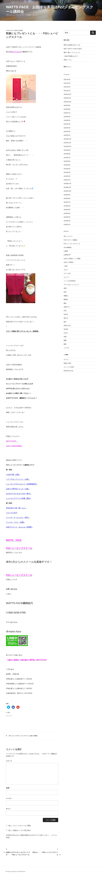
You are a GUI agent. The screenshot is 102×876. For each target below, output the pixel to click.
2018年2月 (67, 221)
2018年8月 (67, 198)
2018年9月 (67, 195)
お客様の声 (67, 255)
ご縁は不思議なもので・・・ (73, 56)
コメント (9, 761)
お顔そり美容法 (33, 735)
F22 (8, 575)
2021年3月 (67, 83)
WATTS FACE (12, 441)
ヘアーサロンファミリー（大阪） (18, 479)
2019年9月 (67, 150)
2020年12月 (67, 94)
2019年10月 (67, 146)
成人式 (66, 318)
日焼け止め (67, 325)
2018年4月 (67, 213)
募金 (65, 303)
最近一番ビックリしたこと (72, 52)
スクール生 (67, 273)
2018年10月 (67, 191)
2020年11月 (67, 98)
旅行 (65, 322)
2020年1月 (67, 135)
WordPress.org (68, 370)
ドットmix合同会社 (70, 281)
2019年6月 (67, 161)
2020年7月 (67, 113)
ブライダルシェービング (71, 284)
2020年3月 (67, 128)
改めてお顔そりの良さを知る (73, 48)
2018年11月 (67, 187)
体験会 (66, 296)
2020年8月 (67, 109)
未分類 (66, 329)
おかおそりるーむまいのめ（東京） (18, 493)
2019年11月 (67, 142)
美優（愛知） (26, 498)
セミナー (66, 277)
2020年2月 (67, 131)
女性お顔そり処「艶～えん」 (16, 508)
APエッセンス (12, 735)
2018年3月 (67, 217)
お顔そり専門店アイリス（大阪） (18, 489)
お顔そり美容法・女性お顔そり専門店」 (22, 660)
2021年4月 (67, 79)
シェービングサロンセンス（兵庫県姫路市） (22, 484)
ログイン (66, 359)
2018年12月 (67, 183)
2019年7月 (67, 157)
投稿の (67, 363)
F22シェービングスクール (22, 735)
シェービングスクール (21, 575)
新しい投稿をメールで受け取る (19, 830)
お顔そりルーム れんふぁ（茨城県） (19, 527)
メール (9, 798)
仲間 (65, 288)
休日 (65, 292)
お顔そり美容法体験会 (14, 446)
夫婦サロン (67, 307)
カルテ (66, 269)
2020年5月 (67, 120)
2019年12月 (67, 139)
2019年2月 (67, 176)
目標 (65, 336)
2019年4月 (67, 169)
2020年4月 (67, 124)
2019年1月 (67, 180)
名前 (8, 788)
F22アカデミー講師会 (70, 240)
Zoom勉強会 (68, 247)
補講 (65, 340)
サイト (8, 809)
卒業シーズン (68, 60)
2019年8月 (67, 154)
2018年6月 (67, 206)
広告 (65, 310)
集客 (65, 344)
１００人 (66, 348)
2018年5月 (67, 209)
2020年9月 (67, 105)
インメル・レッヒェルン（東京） (18, 517)
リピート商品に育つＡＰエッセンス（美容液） (22, 331)
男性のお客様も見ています (72, 45)
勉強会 (66, 299)
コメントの (69, 367)
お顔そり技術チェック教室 (72, 258)
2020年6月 (67, 116)
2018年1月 (67, 224)
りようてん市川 (11, 513)
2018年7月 (67, 202)
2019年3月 (67, 172)
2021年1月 (67, 90)
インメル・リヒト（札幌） (15, 522)
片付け (66, 333)
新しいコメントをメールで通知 (19, 825)
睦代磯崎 (20, 30)
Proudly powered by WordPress (15, 871)
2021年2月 (67, 87)
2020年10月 (67, 102)
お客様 (66, 251)
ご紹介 (66, 266)
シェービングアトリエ (14, 498)
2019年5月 (67, 165)
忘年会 (66, 314)
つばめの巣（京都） (13, 474)
